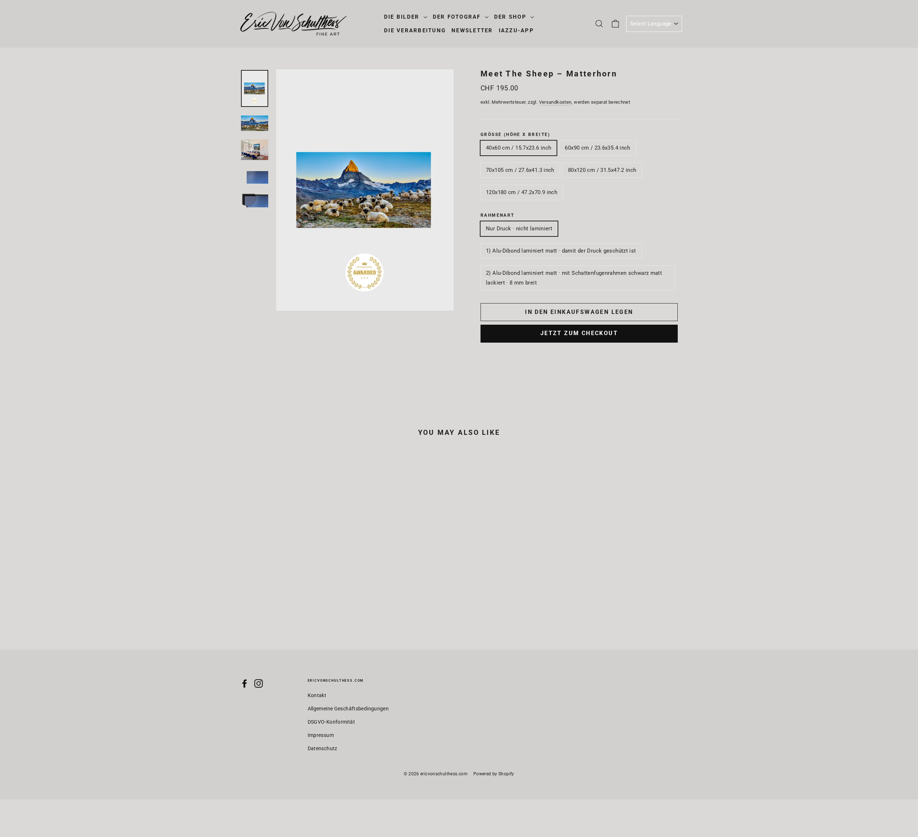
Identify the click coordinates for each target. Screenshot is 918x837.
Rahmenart (498, 215)
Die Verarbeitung (415, 30)
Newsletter (472, 30)
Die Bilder (403, 17)
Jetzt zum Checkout (579, 333)
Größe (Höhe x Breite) (515, 134)
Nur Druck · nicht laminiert (519, 228)
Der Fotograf (458, 17)
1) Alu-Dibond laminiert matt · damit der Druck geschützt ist (561, 251)
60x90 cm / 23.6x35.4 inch (597, 148)
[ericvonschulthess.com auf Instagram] (258, 683)
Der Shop (511, 17)
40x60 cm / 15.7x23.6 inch (518, 148)
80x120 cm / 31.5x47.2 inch (602, 170)
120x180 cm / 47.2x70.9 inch (521, 192)
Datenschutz (322, 748)
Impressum (321, 735)
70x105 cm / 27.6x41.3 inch (520, 170)
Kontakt (317, 695)
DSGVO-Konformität (331, 722)
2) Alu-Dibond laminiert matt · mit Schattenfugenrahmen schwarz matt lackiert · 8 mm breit (574, 278)
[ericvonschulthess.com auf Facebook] (244, 683)
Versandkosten (555, 102)
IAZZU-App (516, 30)
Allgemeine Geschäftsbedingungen (348, 708)
